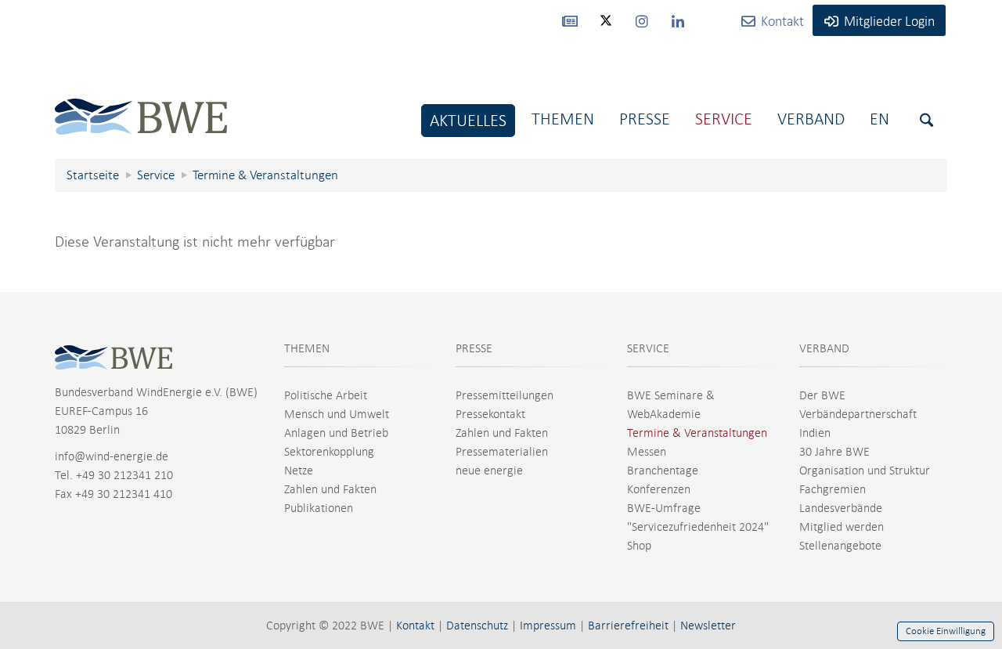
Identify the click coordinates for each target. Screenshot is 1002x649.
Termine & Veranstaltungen (697, 433)
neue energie (489, 470)
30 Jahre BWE (834, 452)
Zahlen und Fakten (330, 489)
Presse (644, 118)
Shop (639, 545)
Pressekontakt (490, 414)
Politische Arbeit (325, 395)
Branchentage (662, 470)
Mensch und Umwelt (336, 414)
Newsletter (708, 625)
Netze (298, 470)
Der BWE (822, 395)
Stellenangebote (840, 545)
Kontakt (415, 625)
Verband (811, 118)
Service (723, 118)
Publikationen (318, 508)
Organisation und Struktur (864, 470)
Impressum (548, 625)
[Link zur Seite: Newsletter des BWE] (570, 20)
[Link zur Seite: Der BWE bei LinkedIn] (678, 20)
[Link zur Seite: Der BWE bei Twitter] (606, 27)
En (879, 118)
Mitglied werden (841, 527)
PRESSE (474, 348)
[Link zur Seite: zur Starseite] (141, 104)
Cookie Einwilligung (946, 631)
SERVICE (648, 348)
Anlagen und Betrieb (336, 433)
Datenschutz (477, 625)
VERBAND (824, 348)
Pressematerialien (502, 452)
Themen (563, 118)
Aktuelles (468, 120)
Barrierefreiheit (628, 625)
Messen (646, 452)
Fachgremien (832, 489)
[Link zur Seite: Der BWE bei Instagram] (642, 20)
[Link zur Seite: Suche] (926, 120)
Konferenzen (658, 489)
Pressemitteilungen (504, 395)
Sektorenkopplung (329, 452)
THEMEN (307, 348)
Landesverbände (840, 508)
